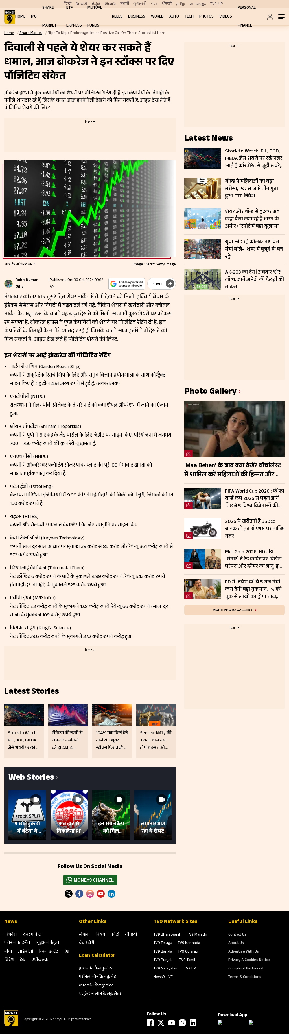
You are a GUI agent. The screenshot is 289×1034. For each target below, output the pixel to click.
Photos (206, 16)
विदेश (9, 960)
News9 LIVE (163, 977)
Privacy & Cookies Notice (249, 960)
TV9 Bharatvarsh (167, 935)
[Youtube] (101, 894)
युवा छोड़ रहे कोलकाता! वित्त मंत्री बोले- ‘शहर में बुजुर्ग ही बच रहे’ (254, 249)
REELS (117, 16)
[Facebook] (150, 1022)
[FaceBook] (79, 894)
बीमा (8, 952)
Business (136, 16)
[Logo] (11, 1025)
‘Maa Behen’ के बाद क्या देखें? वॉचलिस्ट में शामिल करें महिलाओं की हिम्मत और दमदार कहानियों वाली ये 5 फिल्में (232, 470)
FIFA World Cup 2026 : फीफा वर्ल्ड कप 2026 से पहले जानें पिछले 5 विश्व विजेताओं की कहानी (254, 499)
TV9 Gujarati (188, 952)
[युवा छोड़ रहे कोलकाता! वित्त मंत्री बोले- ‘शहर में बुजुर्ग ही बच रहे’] (202, 249)
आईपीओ (25, 952)
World (157, 16)
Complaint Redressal (245, 969)
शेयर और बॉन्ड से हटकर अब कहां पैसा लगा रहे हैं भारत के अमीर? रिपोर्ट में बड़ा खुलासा (252, 219)
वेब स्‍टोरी (86, 943)
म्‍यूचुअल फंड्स (47, 943)
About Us (236, 943)
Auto (174, 16)
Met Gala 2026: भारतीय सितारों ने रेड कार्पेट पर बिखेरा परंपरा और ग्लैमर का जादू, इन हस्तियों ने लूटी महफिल (253, 559)
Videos (225, 16)
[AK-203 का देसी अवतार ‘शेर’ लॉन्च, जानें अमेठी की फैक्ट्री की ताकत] (202, 279)
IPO (34, 16)
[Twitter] (69, 894)
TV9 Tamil (187, 960)
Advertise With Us (243, 952)
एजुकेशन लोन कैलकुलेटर (100, 994)
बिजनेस (10, 935)
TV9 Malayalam (166, 969)
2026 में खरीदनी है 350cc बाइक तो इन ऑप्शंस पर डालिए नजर (255, 529)
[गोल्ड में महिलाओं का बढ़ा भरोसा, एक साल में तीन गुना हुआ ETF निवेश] (202, 188)
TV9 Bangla (163, 952)
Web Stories (31, 778)
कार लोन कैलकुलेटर (96, 986)
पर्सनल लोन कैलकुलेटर (98, 977)
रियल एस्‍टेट (48, 952)
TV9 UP (190, 969)
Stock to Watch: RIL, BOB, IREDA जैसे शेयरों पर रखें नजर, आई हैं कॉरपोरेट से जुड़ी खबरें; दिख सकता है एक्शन (254, 158)
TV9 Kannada (189, 943)
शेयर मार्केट (31, 935)
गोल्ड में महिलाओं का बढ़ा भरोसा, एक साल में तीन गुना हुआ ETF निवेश (251, 189)
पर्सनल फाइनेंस (17, 943)
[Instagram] (90, 894)
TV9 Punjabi (164, 960)
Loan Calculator (97, 956)
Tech (189, 16)
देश (66, 952)
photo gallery (210, 392)
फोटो (115, 935)
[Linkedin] (111, 894)
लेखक (84, 935)
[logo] (9, 17)
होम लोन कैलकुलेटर (96, 969)
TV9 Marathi (197, 935)
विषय (100, 935)
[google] (126, 284)
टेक (23, 960)
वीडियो (131, 935)
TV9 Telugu (163, 943)
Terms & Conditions (244, 977)
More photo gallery (233, 610)
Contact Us (237, 935)
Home (20, 16)
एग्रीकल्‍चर (40, 960)
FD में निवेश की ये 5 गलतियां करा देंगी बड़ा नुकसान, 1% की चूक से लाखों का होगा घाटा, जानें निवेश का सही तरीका (253, 589)
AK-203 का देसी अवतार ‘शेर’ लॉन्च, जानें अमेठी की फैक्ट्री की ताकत (254, 280)
